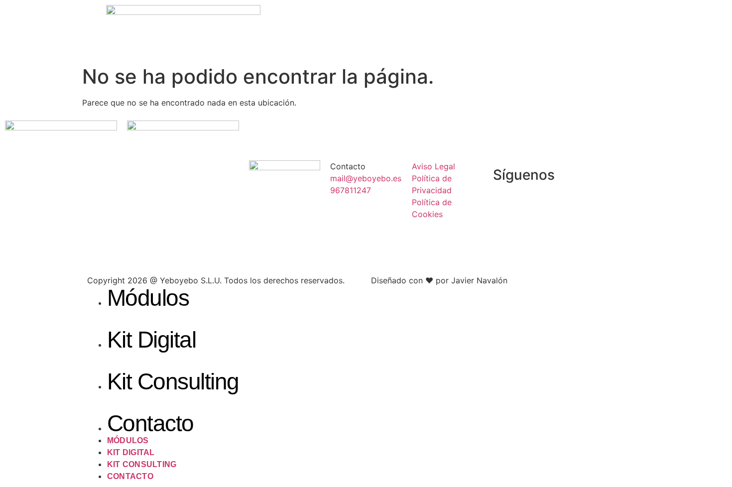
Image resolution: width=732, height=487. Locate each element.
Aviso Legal (433, 166)
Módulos (148, 298)
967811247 (350, 190)
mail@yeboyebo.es (365, 178)
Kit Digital (151, 340)
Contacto (150, 423)
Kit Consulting (173, 381)
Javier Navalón (479, 280)
